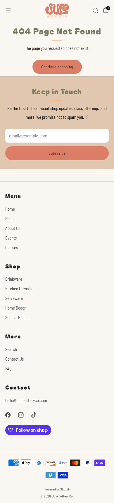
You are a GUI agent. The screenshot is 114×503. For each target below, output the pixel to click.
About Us (12, 228)
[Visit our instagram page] (20, 414)
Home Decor (15, 307)
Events (11, 237)
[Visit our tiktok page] (33, 414)
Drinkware (13, 279)
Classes (11, 247)
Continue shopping (57, 66)
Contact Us (14, 358)
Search (11, 349)
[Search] (95, 10)
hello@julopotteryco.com (26, 400)
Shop (9, 218)
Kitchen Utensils (18, 288)
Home (10, 209)
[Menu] (8, 10)
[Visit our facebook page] (7, 414)
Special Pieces (17, 317)
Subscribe (57, 153)
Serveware (14, 298)
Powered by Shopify (57, 489)
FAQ (8, 368)
